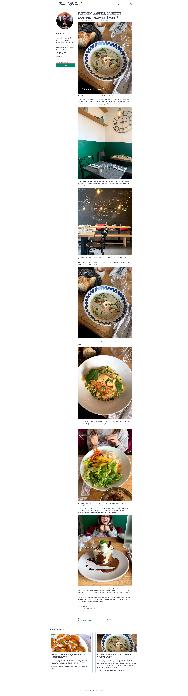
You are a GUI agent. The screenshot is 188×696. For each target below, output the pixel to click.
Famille (124, 4)
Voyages (117, 4)
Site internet (81, 612)
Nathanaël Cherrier (97, 690)
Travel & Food (69, 4)
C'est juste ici (87, 620)
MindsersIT (108, 690)
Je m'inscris (66, 65)
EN (128, 4)
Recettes (111, 4)
